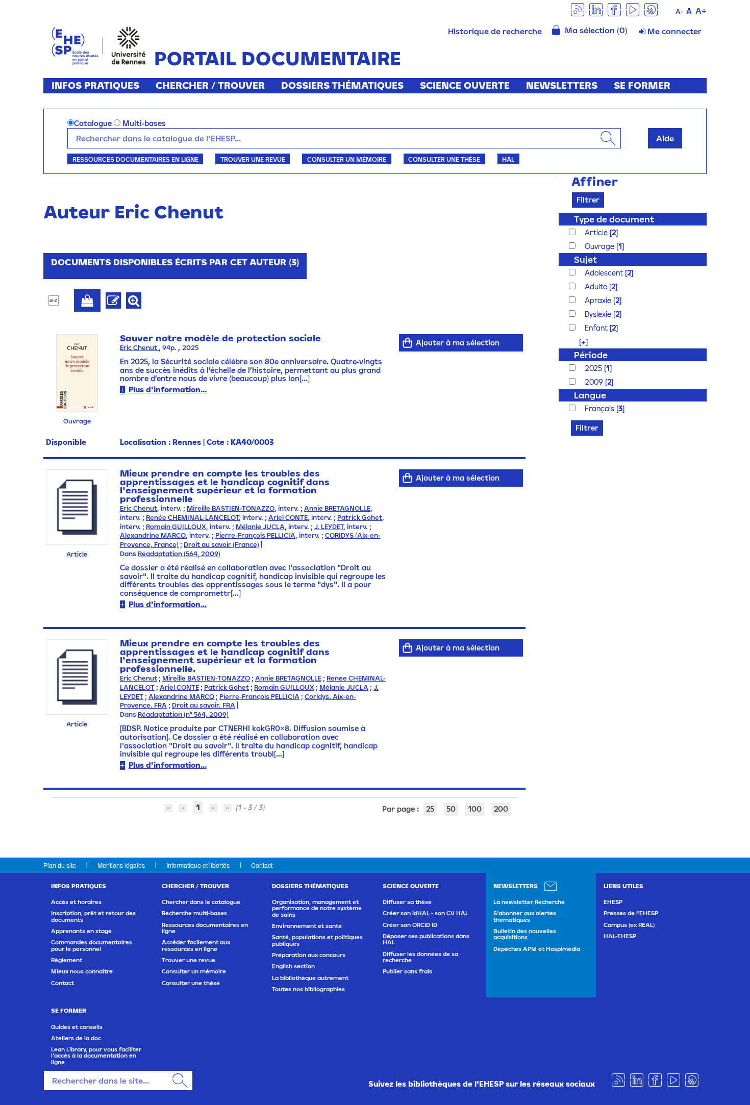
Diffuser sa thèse (407, 902)
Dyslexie (599, 314)
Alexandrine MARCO (153, 535)
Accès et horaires (76, 902)
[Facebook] (614, 9)
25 (430, 809)
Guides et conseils (77, 1027)
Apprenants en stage (81, 931)
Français (600, 408)
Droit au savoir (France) (221, 544)
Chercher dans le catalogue (201, 902)
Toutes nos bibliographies (308, 989)
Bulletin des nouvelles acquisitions (524, 934)
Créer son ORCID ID (410, 925)
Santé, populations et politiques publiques (317, 940)
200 (501, 809)
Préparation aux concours (308, 955)
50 (451, 809)
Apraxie (599, 300)
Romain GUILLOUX (176, 527)
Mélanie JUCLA (260, 527)
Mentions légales (121, 865)
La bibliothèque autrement (310, 978)
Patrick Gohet (359, 517)
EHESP (613, 902)
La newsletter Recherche (529, 902)
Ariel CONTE (288, 517)
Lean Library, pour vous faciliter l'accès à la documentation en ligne (96, 1055)
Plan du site (59, 865)
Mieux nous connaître (82, 971)
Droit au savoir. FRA (203, 705)
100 (475, 809)
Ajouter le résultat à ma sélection (87, 300)
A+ (701, 10)
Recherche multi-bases (194, 913)
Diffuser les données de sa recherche (420, 957)
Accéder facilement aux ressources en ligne (196, 945)
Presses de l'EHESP (631, 913)
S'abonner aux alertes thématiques (524, 916)
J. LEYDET (328, 527)
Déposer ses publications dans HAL (426, 939)
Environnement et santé (307, 926)
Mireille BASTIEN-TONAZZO (230, 508)
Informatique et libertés (198, 865)
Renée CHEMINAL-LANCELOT (192, 517)
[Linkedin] (596, 9)
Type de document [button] (614, 219)
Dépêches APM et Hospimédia (536, 949)
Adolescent (605, 272)
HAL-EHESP (620, 936)
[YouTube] (632, 9)
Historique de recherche (495, 31)
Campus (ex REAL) (629, 925)
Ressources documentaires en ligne (135, 159)
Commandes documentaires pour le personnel (91, 945)
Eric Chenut (139, 347)
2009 (595, 382)
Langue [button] (590, 395)
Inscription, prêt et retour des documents (93, 916)
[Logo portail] (98, 44)
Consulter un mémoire (346, 159)
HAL (508, 159)
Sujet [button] (585, 259)
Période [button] (591, 355)
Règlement (66, 960)
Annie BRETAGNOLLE (337, 508)
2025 (594, 368)
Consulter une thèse (444, 159)
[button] (578, 341)
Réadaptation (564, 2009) (179, 554)
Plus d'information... (168, 389)
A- (679, 11)
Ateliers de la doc (76, 1038)
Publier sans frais (407, 971)
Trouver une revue (252, 159)
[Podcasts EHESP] (651, 9)
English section (293, 966)
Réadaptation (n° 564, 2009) (183, 714)
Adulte (597, 286)
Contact (261, 865)
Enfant (597, 327)
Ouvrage (600, 246)
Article (597, 232)
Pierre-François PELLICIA (255, 535)
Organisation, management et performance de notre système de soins (317, 908)
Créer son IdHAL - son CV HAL (425, 913)
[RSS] (577, 9)
